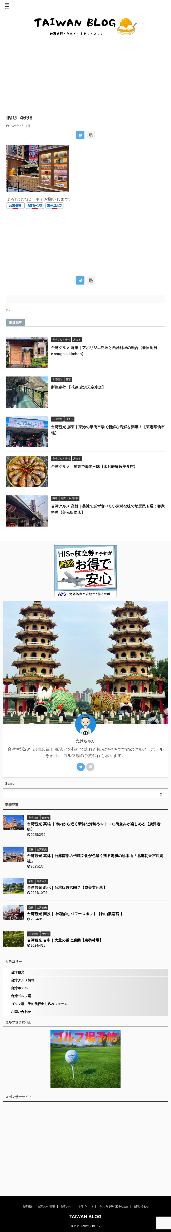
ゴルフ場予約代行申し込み (113, 1206)
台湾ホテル (19, 988)
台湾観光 (17, 972)
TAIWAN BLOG (85, 1216)
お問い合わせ (21, 1011)
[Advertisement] (85, 75)
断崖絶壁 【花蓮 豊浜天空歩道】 (78, 387)
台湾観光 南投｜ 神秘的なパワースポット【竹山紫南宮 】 (75, 914)
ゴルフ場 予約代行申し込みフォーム (39, 1004)
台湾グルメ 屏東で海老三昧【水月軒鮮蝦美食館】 (94, 466)
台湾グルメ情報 (22, 980)
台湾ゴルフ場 (21, 996)
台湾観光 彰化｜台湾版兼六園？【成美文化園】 (67, 887)
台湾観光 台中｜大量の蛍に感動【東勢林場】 (65, 940)
